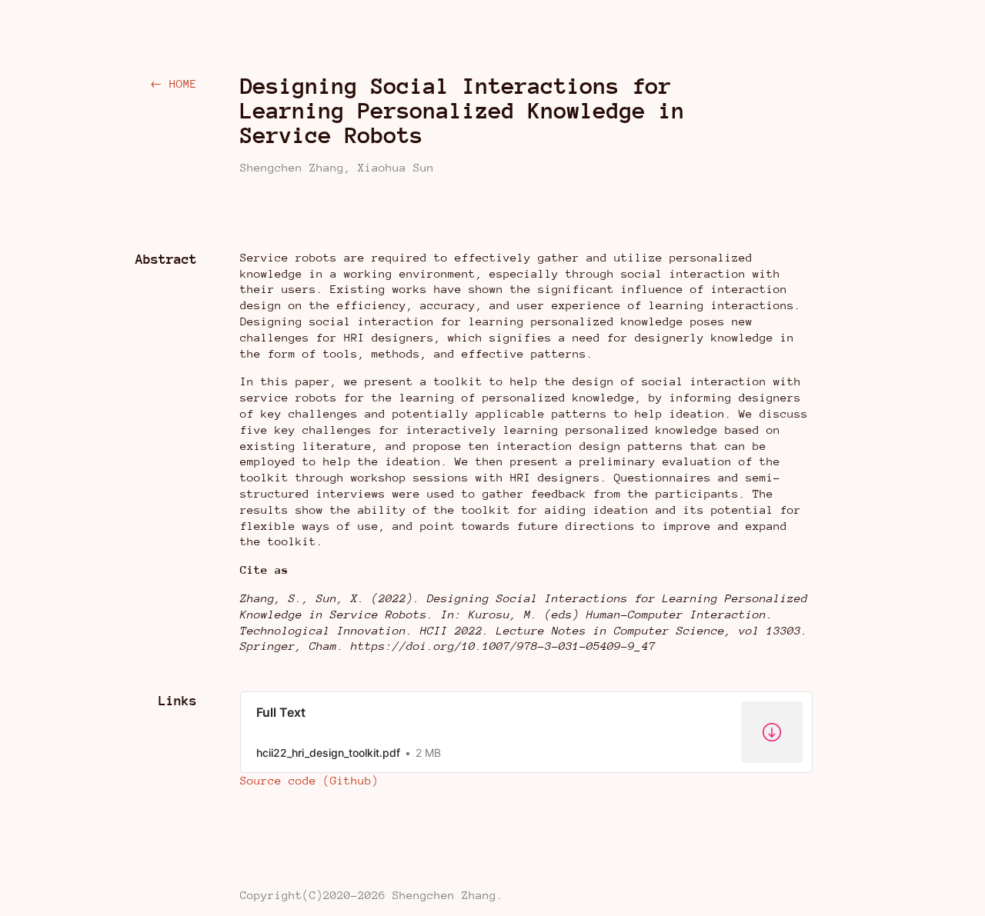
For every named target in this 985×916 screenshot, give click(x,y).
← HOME (173, 83)
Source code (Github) (309, 780)
